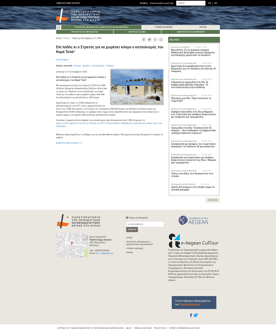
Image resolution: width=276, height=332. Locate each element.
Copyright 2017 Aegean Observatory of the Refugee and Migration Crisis (90, 328)
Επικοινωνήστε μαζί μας (162, 3)
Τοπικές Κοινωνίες (164, 27)
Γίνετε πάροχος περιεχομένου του (193, 302)
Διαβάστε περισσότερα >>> (69, 143)
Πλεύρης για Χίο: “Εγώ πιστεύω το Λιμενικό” (191, 99)
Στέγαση (110, 65)
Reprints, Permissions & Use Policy (184, 328)
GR (215, 3)
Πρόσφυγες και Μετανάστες (84, 32)
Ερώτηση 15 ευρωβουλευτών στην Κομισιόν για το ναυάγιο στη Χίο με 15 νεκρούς (193, 68)
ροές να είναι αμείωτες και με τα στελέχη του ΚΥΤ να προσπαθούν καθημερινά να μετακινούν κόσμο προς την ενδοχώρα (109, 124)
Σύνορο (77, 65)
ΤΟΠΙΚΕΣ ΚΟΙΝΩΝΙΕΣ (134, 248)
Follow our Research (138, 217)
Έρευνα (203, 27)
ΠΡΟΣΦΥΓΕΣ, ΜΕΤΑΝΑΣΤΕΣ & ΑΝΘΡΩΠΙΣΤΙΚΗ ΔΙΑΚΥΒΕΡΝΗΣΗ (139, 243)
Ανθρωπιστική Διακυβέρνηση (191, 32)
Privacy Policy (160, 328)
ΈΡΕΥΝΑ (129, 252)
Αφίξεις (86, 65)
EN (209, 3)
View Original (62, 59)
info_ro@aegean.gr (104, 253)
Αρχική (58, 27)
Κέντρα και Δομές (137, 32)
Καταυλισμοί (98, 65)
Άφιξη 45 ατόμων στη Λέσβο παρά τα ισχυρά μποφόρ (192, 188)
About (129, 328)
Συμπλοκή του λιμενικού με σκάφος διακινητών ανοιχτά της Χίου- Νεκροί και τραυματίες (193, 160)
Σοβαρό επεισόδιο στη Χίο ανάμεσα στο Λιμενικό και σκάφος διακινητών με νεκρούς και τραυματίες (193, 114)
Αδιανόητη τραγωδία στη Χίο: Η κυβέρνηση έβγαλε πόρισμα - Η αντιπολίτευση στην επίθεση (189, 85)
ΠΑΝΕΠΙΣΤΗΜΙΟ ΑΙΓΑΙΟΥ (68, 3)
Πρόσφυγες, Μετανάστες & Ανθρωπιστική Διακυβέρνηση (101, 27)
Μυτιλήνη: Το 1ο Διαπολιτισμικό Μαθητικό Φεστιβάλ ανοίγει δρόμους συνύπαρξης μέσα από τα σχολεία (193, 52)
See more (213, 200)
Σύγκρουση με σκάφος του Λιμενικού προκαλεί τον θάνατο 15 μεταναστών (193, 145)
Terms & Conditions (143, 328)
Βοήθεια (144, 3)
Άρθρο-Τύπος (62, 38)
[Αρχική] (80, 15)
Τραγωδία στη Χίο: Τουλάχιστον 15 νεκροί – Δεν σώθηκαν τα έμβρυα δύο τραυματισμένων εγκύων (193, 130)
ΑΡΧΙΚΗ (129, 238)
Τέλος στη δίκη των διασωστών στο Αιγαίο (192, 174)
